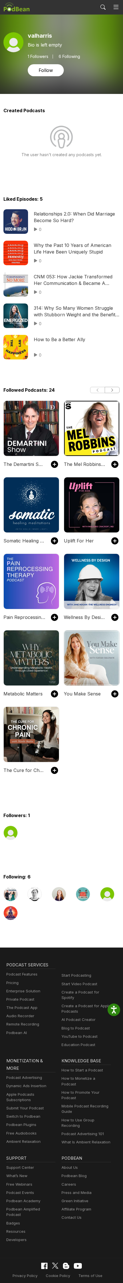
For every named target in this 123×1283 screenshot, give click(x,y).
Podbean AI (16, 1032)
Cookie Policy (58, 1275)
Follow (46, 70)
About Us (69, 1167)
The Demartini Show (24, 464)
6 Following (69, 57)
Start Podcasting (76, 975)
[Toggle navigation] (116, 7)
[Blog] (66, 1266)
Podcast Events (20, 1192)
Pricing (12, 982)
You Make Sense (82, 694)
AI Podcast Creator (78, 1019)
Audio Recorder (20, 1015)
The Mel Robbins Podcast (85, 464)
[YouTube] (78, 1266)
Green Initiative (74, 1200)
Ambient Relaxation (23, 1141)
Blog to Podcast (75, 1028)
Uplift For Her (79, 541)
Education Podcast (78, 1044)
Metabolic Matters (23, 694)
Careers (68, 1184)
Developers (16, 1239)
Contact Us (71, 1217)
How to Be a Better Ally (59, 339)
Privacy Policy (25, 1275)
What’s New (16, 1175)
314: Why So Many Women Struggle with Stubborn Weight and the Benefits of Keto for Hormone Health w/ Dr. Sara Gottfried (76, 311)
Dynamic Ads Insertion (26, 1085)
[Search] (103, 7)
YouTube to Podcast (79, 1036)
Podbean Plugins (21, 1124)
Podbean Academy (23, 1200)
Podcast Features (21, 974)
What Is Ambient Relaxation (85, 1142)
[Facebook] (44, 1266)
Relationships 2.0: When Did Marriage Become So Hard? (74, 217)
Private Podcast (20, 999)
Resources (15, 1231)
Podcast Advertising (24, 1077)
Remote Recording (22, 1024)
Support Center (20, 1167)
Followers (38, 57)
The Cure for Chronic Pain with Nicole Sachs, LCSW (24, 770)
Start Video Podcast (79, 984)
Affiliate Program (76, 1209)
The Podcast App (21, 1007)
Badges (13, 1223)
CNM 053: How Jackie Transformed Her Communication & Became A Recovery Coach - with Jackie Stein (73, 280)
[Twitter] (55, 1266)
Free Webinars (19, 1184)
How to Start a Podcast (82, 1070)
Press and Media (76, 1192)
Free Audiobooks (21, 1133)
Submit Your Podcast (25, 1108)
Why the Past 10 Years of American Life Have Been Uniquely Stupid (72, 248)
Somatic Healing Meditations (24, 541)
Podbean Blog (74, 1175)
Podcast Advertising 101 (82, 1133)
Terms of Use (90, 1275)
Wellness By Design (85, 617)
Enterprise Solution (23, 991)
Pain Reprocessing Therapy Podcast (24, 617)
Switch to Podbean (23, 1116)
